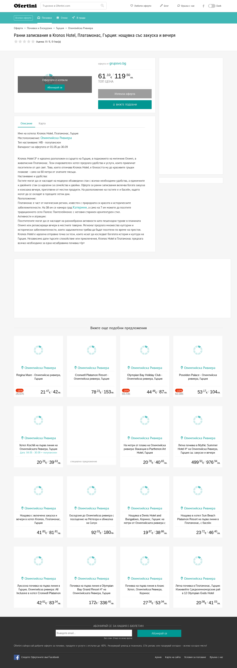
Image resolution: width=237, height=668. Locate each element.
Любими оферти (142, 5)
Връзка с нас (188, 5)
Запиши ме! (145, 39)
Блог (166, 5)
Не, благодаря (150, 47)
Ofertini (25, 5)
